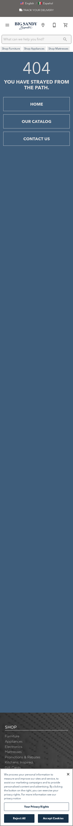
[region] (36, 797)
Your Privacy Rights (36, 806)
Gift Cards (13, 767)
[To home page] (26, 26)
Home (36, 104)
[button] (27, 3)
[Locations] (43, 25)
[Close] (68, 774)
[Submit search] (65, 39)
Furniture (12, 736)
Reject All (19, 818)
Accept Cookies (53, 818)
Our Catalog (36, 121)
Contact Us (36, 138)
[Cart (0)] (66, 25)
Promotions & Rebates (22, 757)
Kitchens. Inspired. (19, 762)
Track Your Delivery (38, 10)
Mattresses (13, 752)
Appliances (14, 741)
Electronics (13, 746)
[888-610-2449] (54, 25)
